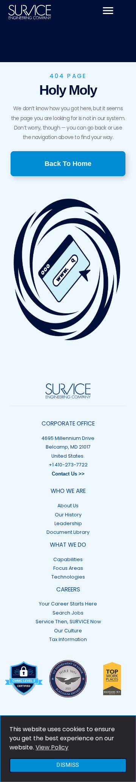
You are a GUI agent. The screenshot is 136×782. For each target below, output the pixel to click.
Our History (68, 514)
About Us (68, 505)
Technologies (68, 577)
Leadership (68, 523)
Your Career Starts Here (68, 604)
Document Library (68, 532)
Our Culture (68, 630)
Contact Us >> (68, 474)
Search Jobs (68, 613)
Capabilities (68, 559)
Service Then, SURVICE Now (68, 621)
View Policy (52, 747)
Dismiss (68, 765)
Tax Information (68, 639)
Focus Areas (68, 568)
